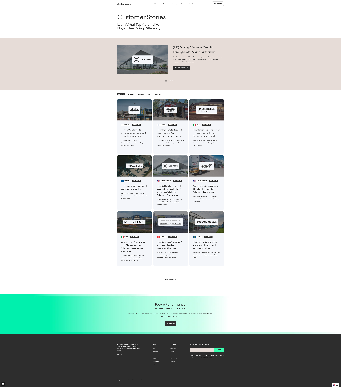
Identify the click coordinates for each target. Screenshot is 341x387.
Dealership (131, 94)
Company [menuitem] (173, 344)
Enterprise (141, 94)
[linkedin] (118, 354)
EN (337, 385)
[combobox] (335, 385)
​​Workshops (157, 94)
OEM (149, 94)
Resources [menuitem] (184, 3)
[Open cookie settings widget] (3, 384)
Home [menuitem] (154, 344)
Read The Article (181, 68)
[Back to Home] (124, 4)
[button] (170, 279)
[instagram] (121, 354)
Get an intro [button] (218, 3)
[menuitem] (157, 4)
